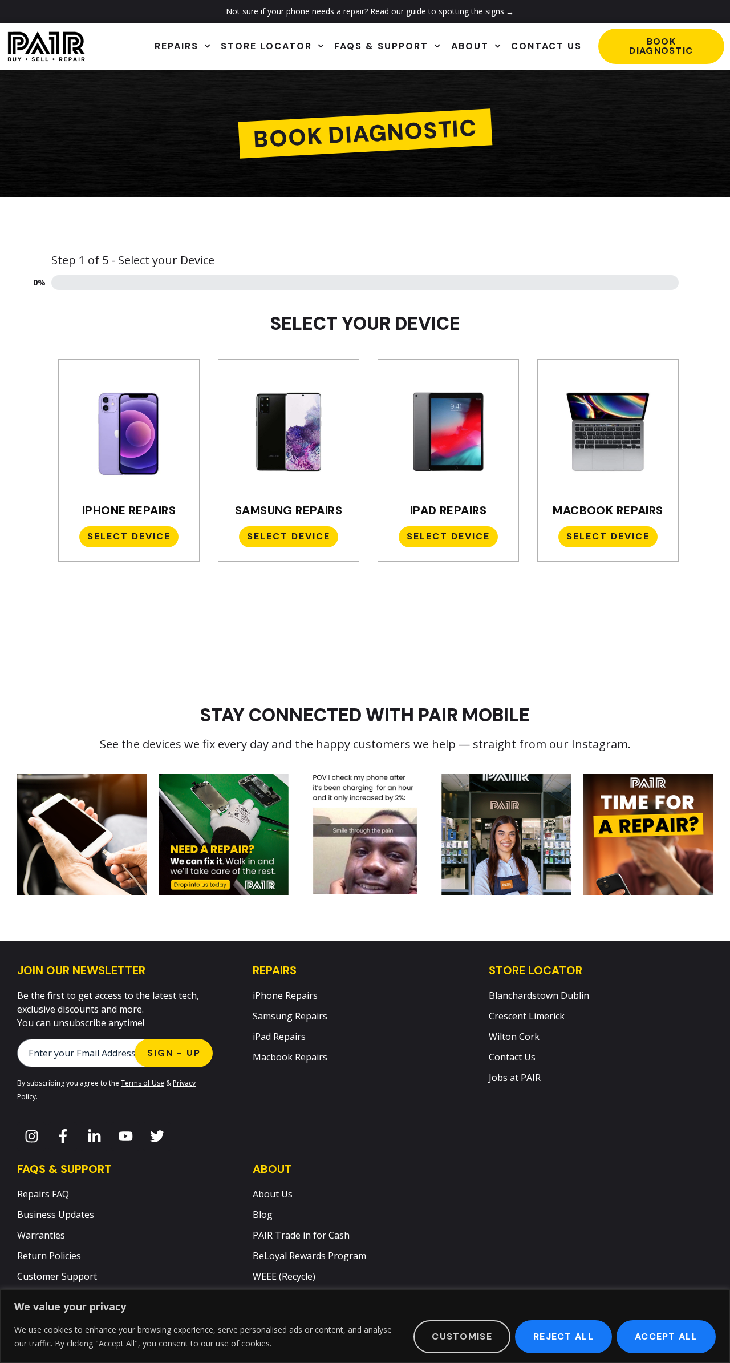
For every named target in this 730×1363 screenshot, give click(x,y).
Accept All (666, 1336)
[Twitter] (157, 1136)
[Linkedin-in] (94, 1136)
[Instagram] (31, 1136)
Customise (462, 1336)
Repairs (176, 46)
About (470, 46)
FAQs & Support (381, 46)
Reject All (563, 1336)
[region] (365, 1326)
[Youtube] (125, 1136)
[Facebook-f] (62, 1136)
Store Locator (266, 46)
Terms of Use (142, 1083)
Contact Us (546, 46)
